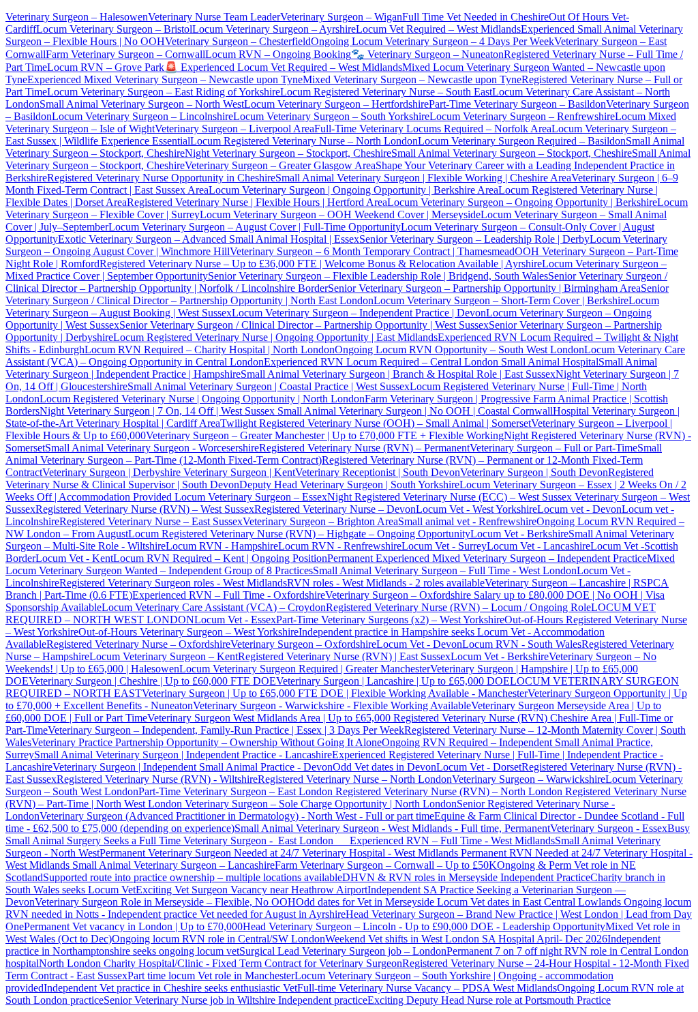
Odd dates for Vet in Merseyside (366, 902)
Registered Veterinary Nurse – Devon (335, 509)
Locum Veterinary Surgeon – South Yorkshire (331, 116)
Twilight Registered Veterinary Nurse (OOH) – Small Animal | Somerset (375, 423)
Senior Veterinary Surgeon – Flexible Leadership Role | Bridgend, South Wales (378, 276)
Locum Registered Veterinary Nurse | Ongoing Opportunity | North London (202, 398)
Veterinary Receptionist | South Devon (377, 472)
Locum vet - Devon (579, 509)
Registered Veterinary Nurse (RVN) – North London (448, 791)
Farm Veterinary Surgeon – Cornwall (125, 54)
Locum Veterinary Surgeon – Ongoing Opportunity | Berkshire (522, 202)
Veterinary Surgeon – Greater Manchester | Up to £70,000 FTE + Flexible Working (325, 435)
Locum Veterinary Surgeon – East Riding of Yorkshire (163, 92)
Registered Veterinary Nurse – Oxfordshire (138, 644)
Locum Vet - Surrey (444, 546)
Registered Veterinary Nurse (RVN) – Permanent (364, 447)
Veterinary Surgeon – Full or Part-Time (553, 447)
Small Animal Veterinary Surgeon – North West (142, 104)
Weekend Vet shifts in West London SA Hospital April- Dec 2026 (466, 938)
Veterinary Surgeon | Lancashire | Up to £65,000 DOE (393, 681)
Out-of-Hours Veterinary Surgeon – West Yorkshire (188, 632)
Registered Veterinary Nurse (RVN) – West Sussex (144, 509)
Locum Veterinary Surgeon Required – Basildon (522, 141)
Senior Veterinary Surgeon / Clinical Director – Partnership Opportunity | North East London (337, 294)
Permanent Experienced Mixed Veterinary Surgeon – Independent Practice (487, 558)
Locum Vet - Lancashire (538, 546)
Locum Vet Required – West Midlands (438, 29)
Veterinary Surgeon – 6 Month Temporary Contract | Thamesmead (372, 251)
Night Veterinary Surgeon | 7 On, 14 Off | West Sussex (157, 411)
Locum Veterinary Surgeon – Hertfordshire (336, 104)
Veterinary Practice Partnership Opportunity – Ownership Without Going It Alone (206, 742)
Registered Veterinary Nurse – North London (355, 779)
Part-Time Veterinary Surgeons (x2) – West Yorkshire (390, 619)
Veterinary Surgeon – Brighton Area (320, 521)
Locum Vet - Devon (419, 644)
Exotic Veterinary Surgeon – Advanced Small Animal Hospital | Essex (208, 239)
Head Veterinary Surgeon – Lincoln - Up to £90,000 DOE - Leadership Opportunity (424, 926)
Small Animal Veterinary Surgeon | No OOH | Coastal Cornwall (414, 411)
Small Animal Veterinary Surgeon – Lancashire (173, 865)
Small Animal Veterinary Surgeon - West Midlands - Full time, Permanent (392, 828)
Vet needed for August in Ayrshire (273, 914)
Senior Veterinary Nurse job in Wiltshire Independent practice (235, 1000)
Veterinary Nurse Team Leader (214, 17)
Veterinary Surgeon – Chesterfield (238, 41)
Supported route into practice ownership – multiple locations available (192, 877)
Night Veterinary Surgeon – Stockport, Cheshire (288, 153)
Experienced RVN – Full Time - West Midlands (452, 840)
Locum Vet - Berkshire (519, 533)
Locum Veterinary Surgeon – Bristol (114, 29)
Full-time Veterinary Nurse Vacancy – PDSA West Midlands (427, 988)
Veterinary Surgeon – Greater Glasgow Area (280, 165)
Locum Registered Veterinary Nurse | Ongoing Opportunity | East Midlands (275, 337)
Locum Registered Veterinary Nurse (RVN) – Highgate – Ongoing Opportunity (299, 533)
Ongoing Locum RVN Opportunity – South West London (459, 349)
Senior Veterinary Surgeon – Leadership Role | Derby (474, 239)
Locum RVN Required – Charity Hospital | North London (210, 349)
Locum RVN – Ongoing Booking (278, 54)
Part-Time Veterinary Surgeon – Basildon (517, 104)
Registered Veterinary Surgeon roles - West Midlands (173, 583)
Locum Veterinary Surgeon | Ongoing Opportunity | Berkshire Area (353, 190)
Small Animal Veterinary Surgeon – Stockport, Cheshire (511, 153)
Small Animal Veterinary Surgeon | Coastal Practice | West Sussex (268, 386)
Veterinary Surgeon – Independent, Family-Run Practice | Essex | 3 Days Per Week (226, 730)
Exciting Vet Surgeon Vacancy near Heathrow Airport (251, 889)
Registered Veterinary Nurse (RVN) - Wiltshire (157, 779)
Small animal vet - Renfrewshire (467, 521)
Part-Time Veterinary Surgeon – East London (236, 791)
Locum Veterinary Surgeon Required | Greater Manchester (304, 668)
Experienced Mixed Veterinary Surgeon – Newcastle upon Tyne (165, 79)
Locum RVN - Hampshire (222, 546)
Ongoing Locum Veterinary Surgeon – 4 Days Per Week (432, 41)
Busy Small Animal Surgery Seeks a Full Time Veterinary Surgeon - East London (347, 834)
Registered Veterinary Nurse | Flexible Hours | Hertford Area (257, 202)
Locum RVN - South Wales (521, 644)
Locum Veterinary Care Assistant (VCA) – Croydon (214, 607)
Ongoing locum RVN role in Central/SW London (218, 938)
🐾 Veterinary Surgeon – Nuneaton (427, 54)
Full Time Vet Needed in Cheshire (475, 17)
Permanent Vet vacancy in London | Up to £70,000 (133, 926)
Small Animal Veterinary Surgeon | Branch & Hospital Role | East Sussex (398, 374)
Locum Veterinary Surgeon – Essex (249, 497)
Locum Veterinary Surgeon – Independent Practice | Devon (359, 312)
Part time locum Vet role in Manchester (210, 975)
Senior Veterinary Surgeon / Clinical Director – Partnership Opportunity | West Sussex (304, 325)
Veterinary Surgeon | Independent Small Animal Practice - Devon (192, 767)
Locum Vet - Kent (74, 558)
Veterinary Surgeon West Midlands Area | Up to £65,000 (270, 718)
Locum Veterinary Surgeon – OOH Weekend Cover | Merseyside (340, 214)
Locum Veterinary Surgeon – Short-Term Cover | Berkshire (501, 300)
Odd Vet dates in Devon (384, 767)
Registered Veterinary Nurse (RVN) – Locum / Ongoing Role (458, 607)
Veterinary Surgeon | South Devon (534, 472)
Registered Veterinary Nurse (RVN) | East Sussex (344, 656)
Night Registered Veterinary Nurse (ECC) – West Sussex (449, 497)
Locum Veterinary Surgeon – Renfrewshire (522, 116)
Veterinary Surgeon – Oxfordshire (303, 644)
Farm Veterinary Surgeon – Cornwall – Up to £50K (386, 865)
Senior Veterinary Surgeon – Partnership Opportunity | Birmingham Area (484, 288)
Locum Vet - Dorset (478, 767)
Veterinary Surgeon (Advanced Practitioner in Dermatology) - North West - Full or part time (237, 816)
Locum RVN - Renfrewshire (339, 546)
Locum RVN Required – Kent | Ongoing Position (220, 558)
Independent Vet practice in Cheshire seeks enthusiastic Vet (170, 988)
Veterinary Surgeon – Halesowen (76, 17)
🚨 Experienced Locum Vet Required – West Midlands (283, 67)
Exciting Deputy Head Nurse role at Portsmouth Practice (489, 1000)
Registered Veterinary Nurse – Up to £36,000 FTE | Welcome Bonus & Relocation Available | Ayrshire (321, 263)
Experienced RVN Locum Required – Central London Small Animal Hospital (431, 362)
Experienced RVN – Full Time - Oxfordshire (228, 595)
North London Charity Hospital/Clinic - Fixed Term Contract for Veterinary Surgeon (220, 963)
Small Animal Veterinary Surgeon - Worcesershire (152, 447)
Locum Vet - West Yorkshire (476, 509)
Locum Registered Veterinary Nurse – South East (386, 92)
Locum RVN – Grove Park (105, 67)
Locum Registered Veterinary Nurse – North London (304, 141)
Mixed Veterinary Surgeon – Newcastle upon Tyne (412, 79)
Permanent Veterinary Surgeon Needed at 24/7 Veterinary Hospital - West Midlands (280, 853)
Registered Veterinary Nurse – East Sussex (151, 521)
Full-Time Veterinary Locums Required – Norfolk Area (432, 128)
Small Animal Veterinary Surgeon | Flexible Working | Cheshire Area (423, 177)
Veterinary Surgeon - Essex (608, 828)
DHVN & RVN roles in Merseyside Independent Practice (466, 877)
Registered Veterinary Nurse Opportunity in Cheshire (161, 177)
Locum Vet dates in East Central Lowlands (530, 902)
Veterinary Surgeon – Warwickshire (528, 779)
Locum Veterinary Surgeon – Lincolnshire (142, 116)
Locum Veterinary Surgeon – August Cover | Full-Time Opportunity (254, 227)
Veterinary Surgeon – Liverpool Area (234, 128)
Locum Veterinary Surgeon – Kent (163, 656)
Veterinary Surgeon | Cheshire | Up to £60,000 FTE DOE (152, 681)
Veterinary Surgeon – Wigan (341, 17)
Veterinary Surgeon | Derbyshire (111, 472)
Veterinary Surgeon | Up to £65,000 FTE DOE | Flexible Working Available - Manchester (335, 693)
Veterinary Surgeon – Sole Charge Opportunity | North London (319, 803)
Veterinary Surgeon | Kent (238, 472)
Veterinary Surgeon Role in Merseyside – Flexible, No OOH (165, 902)
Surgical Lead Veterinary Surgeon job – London (342, 951)
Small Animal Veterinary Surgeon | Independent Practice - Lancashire (183, 754)
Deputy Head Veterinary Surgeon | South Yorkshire (349, 484)
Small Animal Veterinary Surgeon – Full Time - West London (445, 570)
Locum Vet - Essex (235, 619)
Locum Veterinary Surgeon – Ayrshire (274, 29)
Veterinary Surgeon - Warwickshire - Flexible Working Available (332, 705)
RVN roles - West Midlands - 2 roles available (386, 583)
